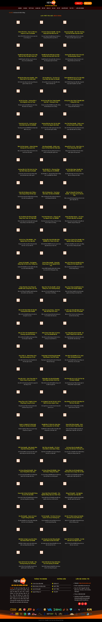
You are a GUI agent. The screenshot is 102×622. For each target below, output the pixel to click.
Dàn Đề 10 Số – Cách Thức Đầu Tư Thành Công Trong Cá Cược (27, 379)
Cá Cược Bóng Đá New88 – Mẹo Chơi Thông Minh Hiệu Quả (27, 471)
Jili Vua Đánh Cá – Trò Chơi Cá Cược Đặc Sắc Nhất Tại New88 (50, 78)
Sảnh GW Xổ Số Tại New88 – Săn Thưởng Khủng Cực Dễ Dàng (28, 562)
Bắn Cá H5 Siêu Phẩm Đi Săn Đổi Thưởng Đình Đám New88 (28, 310)
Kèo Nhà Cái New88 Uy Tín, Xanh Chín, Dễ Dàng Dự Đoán (74, 356)
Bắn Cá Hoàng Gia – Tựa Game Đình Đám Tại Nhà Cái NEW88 (51, 193)
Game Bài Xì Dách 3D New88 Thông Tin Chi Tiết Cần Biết (27, 494)
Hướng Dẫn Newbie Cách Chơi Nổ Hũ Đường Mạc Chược (74, 55)
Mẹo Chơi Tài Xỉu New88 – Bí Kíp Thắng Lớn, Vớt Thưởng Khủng (51, 287)
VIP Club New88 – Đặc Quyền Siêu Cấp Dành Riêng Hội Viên (27, 448)
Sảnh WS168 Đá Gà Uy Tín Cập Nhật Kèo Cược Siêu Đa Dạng (74, 78)
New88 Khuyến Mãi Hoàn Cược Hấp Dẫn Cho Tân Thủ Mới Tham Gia (27, 55)
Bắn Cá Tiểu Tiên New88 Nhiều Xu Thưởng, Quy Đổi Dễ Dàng (27, 333)
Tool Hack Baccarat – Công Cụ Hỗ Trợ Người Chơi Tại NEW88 (51, 217)
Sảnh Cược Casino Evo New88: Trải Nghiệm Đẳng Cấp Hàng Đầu (74, 240)
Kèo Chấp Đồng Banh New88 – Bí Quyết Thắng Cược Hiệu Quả (74, 333)
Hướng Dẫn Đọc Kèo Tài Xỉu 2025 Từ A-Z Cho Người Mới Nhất (51, 124)
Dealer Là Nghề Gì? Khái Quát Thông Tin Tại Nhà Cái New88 (27, 425)
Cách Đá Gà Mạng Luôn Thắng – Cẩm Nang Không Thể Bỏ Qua (27, 193)
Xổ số (58, 8)
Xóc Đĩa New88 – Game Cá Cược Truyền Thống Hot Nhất (28, 516)
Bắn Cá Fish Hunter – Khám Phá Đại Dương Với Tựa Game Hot (28, 147)
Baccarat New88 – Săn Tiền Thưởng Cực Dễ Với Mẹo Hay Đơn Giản (74, 32)
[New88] (51, 3)
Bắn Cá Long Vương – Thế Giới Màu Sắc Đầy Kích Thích (51, 310)
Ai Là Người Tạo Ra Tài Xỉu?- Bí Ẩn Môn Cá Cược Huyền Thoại (51, 402)
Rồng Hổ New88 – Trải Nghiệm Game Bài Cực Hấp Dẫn (74, 494)
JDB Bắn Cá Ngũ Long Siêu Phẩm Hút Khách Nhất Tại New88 (27, 539)
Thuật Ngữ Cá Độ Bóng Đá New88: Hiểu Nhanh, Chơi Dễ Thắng (50, 356)
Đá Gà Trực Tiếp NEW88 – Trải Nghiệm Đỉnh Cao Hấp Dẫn (27, 240)
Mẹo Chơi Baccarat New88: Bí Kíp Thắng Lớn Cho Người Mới (74, 263)
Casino (25, 8)
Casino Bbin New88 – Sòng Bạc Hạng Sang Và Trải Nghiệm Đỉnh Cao (51, 264)
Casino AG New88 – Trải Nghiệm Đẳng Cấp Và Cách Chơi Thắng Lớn (27, 263)
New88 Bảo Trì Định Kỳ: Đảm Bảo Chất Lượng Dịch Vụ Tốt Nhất (51, 425)
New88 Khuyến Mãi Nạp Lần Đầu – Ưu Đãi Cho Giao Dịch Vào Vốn (51, 55)
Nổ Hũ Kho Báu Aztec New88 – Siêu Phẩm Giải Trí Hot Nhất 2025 (27, 78)
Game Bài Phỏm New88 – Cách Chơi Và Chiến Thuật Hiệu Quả (74, 425)
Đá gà (53, 8)
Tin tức (71, 8)
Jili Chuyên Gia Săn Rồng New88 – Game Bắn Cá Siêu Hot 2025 (51, 539)
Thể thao (31, 8)
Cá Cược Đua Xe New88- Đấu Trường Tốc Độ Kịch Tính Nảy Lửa (74, 448)
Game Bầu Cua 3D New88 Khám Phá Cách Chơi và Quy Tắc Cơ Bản (74, 471)
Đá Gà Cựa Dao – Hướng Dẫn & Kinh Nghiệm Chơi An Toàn (27, 101)
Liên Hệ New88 (80, 8)
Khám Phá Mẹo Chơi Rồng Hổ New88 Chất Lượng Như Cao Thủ (28, 287)
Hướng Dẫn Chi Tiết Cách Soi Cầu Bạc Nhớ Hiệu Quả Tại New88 (27, 170)
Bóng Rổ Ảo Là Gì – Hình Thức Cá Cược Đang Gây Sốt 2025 (74, 147)
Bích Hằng (57, 15)
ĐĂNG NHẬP (88, 3)
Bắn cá (49, 8)
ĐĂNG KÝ (79, 3)
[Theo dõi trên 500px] (82, 603)
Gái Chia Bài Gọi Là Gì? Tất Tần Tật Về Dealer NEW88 (74, 379)
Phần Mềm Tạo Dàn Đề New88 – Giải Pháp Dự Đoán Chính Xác (51, 379)
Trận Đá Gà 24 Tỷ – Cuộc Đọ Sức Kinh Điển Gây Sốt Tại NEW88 (28, 124)
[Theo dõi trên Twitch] (85, 603)
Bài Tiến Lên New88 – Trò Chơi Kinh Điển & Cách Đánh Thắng (50, 448)
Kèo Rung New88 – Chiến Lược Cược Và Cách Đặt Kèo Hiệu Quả (51, 147)
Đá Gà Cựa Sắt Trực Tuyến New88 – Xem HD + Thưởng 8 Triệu (51, 101)
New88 (20, 8)
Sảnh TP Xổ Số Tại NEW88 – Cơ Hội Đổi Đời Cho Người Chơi (74, 539)
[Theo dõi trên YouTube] (79, 603)
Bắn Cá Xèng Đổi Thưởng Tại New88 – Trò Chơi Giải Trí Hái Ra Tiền (74, 194)
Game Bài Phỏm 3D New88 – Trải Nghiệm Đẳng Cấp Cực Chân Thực (50, 494)
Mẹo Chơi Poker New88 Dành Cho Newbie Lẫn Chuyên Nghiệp (74, 287)
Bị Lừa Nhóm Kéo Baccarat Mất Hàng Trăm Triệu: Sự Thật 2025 (27, 217)
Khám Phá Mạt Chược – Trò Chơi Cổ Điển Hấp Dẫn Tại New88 (74, 217)
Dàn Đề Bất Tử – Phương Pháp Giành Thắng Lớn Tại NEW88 (50, 170)
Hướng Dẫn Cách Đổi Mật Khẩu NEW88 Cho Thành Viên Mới (51, 240)
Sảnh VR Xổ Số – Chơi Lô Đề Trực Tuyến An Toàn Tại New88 (27, 32)
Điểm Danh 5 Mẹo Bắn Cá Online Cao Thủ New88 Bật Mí (51, 333)
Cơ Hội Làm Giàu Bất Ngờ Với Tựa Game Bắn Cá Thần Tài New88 (74, 310)
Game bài (37, 8)
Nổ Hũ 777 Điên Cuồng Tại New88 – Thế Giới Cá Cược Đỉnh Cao (74, 516)
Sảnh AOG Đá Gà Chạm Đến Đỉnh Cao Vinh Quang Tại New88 (51, 562)
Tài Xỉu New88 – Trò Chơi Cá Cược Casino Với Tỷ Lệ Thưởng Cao (51, 516)
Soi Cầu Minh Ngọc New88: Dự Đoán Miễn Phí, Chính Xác (74, 170)
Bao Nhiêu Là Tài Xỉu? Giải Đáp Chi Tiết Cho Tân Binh (74, 402)
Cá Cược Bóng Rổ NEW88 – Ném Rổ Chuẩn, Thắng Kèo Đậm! (51, 471)
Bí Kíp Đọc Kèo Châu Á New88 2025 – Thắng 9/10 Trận (74, 101)
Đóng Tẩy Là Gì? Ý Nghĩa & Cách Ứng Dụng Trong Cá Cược (28, 402)
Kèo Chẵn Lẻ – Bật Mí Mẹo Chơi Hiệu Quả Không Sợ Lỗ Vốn (27, 356)
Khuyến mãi (65, 8)
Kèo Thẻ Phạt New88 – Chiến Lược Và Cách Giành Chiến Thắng (74, 124)
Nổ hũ (43, 8)
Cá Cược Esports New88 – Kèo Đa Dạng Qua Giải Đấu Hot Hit (51, 32)
